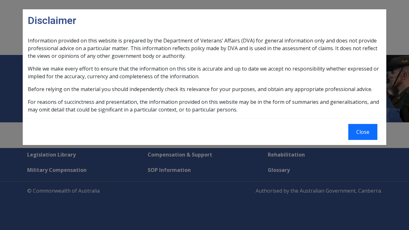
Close (362, 131)
